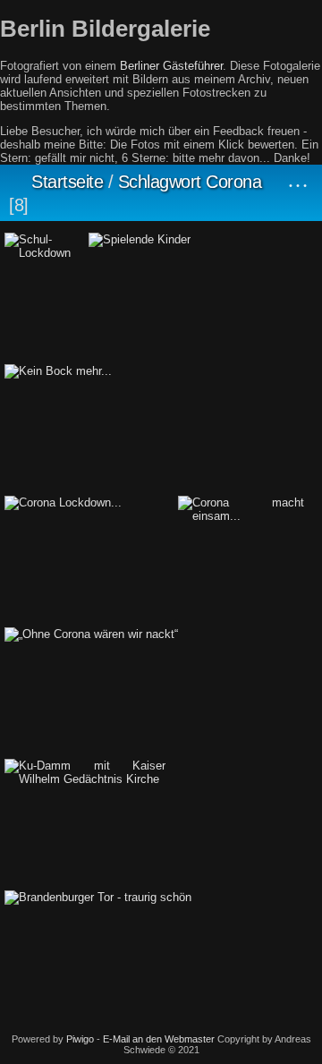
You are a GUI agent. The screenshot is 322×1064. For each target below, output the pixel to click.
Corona (233, 182)
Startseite (67, 182)
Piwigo (80, 1039)
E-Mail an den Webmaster (159, 1039)
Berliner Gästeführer (171, 65)
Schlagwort (159, 182)
